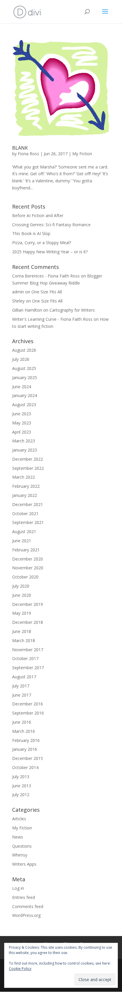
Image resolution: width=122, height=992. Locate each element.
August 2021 (24, 531)
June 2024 (21, 386)
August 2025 (24, 368)
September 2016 (28, 713)
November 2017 (27, 649)
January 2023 (24, 450)
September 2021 (28, 522)
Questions (22, 846)
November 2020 (27, 568)
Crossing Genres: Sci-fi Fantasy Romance (51, 224)
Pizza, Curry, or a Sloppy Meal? (42, 242)
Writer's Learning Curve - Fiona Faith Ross (52, 319)
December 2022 (27, 459)
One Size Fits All (46, 292)
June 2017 (21, 695)
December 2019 (27, 604)
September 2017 (28, 667)
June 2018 (21, 631)
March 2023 (23, 441)
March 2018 (23, 640)
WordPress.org (26, 915)
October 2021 (25, 513)
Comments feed (27, 906)
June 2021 (21, 540)
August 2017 (24, 676)
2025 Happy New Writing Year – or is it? (50, 251)
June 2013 (21, 785)
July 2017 (20, 686)
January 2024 (24, 395)
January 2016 (24, 749)
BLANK (20, 148)
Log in (18, 888)
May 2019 (21, 613)
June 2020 (21, 595)
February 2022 (26, 486)
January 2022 (24, 495)
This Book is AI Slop (31, 233)
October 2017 (25, 658)
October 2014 (25, 767)
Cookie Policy (20, 968)
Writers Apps (24, 864)
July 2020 (20, 586)
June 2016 (21, 722)
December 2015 (27, 758)
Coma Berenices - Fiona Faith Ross (46, 276)
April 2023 (21, 432)
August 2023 (24, 404)
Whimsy (19, 855)
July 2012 (20, 794)
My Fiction (82, 153)
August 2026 (24, 350)
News (17, 837)
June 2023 (21, 413)
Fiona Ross (28, 153)
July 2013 (20, 776)
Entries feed (23, 897)
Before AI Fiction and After (37, 215)
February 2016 (26, 740)
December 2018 (27, 622)
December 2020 (27, 559)
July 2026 (20, 359)
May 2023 (21, 423)
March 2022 (23, 477)
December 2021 (27, 504)
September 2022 (28, 468)
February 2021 (26, 550)
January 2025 (24, 377)
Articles (19, 818)
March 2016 (23, 731)
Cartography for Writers (72, 310)
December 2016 (27, 704)
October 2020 (25, 577)
